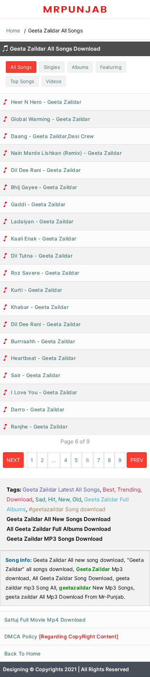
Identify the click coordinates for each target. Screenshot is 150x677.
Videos (54, 81)
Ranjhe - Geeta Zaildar (39, 426)
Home (13, 30)
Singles (52, 67)
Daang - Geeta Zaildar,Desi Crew (52, 136)
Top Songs (22, 81)
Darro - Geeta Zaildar (37, 409)
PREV (136, 460)
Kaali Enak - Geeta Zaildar (43, 238)
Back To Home (22, 653)
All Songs (21, 67)
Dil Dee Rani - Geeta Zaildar (45, 170)
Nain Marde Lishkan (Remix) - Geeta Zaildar (66, 153)
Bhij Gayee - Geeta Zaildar (44, 187)
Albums (80, 67)
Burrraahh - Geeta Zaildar (43, 341)
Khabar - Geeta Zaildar (39, 307)
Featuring (111, 67)
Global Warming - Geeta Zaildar (50, 119)
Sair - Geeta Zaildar (35, 375)
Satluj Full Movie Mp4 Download (45, 620)
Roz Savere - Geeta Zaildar (45, 273)
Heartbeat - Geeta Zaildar (43, 358)
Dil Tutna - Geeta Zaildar (41, 256)
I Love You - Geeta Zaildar (44, 392)
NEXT (13, 460)
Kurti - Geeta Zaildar (36, 290)
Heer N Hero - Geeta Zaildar (46, 102)
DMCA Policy (61, 636)
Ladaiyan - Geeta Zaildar (42, 221)
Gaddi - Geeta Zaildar (38, 204)
